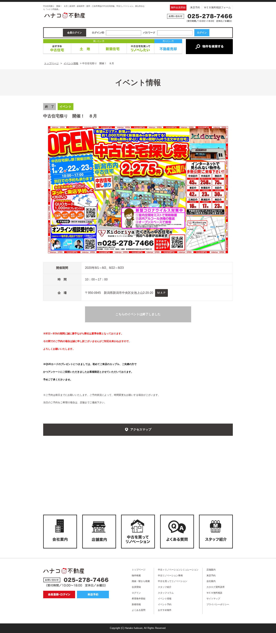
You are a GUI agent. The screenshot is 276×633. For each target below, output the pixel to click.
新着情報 (136, 604)
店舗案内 (211, 569)
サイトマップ (213, 598)
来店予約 (195, 7)
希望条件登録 (138, 598)
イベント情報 (164, 598)
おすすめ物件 (164, 610)
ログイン (136, 592)
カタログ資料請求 (216, 587)
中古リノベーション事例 (170, 575)
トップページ (138, 569)
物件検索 (136, 575)
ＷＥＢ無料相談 (214, 592)
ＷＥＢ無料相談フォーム (217, 7)
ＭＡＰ (161, 292)
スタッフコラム (166, 592)
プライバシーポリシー (218, 604)
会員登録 (136, 587)
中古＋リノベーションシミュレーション (178, 569)
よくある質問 (138, 610)
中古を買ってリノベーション (172, 581)
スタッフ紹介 (164, 587)
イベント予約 (164, 604)
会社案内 (211, 581)
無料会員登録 (178, 7)
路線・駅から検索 (141, 581)
